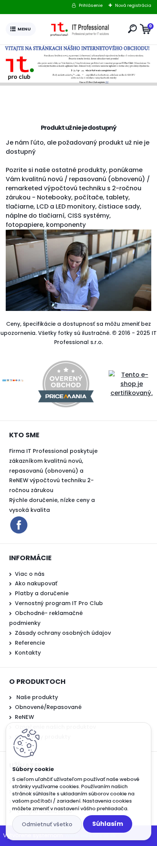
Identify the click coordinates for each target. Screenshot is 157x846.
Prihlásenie (91, 5)
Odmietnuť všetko (47, 824)
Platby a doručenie (42, 593)
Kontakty (28, 652)
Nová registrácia (133, 5)
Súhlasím (107, 823)
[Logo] (80, 29)
